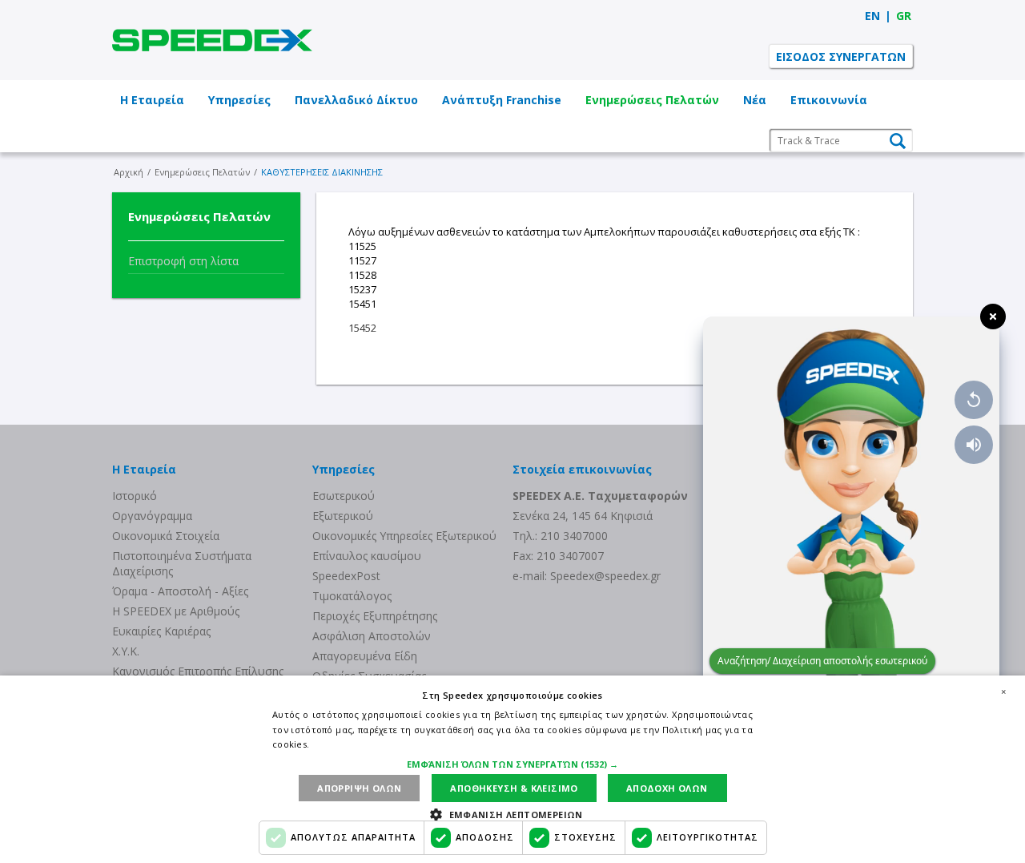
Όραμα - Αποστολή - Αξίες (180, 591)
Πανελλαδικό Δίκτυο (356, 99)
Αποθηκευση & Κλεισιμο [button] (513, 788)
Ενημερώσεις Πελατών (652, 99)
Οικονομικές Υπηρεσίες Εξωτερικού (404, 535)
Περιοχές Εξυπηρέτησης (374, 615)
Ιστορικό (134, 495)
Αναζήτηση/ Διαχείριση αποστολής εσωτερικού (822, 660)
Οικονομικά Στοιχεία (165, 535)
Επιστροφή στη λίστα (183, 260)
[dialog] (512, 769)
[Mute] (974, 444)
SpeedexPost (346, 575)
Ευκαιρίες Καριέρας (161, 631)
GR (903, 15)
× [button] (1003, 691)
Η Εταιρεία (152, 99)
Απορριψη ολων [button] (359, 788)
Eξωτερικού (342, 515)
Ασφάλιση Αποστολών (371, 635)
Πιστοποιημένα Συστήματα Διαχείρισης (181, 563)
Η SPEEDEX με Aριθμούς (175, 611)
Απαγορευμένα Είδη (364, 655)
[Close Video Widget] (993, 316)
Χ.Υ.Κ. (125, 651)
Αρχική (128, 172)
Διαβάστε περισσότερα (363, 744)
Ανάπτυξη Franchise (501, 99)
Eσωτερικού (343, 495)
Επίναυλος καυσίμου (366, 555)
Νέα (754, 99)
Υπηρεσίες (239, 99)
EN (872, 15)
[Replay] (974, 400)
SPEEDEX (212, 40)
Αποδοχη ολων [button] (667, 788)
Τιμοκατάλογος (352, 595)
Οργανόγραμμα (152, 515)
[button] (512, 764)
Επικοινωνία (828, 99)
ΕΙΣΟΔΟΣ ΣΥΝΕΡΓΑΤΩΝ (841, 56)
